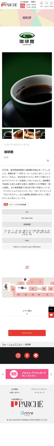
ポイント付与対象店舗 (17, 204)
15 (18, 295)
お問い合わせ (15, 392)
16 (13, 289)
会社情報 (14, 389)
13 (33, 295)
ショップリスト (15, 344)
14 (25, 295)
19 (51, 289)
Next (51, 374)
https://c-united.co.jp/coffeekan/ (27, 246)
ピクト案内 (27, 311)
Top (4, 344)
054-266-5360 (27, 218)
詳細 (32, 2)
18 (44, 289)
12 (39, 295)
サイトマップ (39, 392)
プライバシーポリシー (39, 389)
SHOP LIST (27, 333)
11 (47, 295)
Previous (2, 374)
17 (33, 289)
